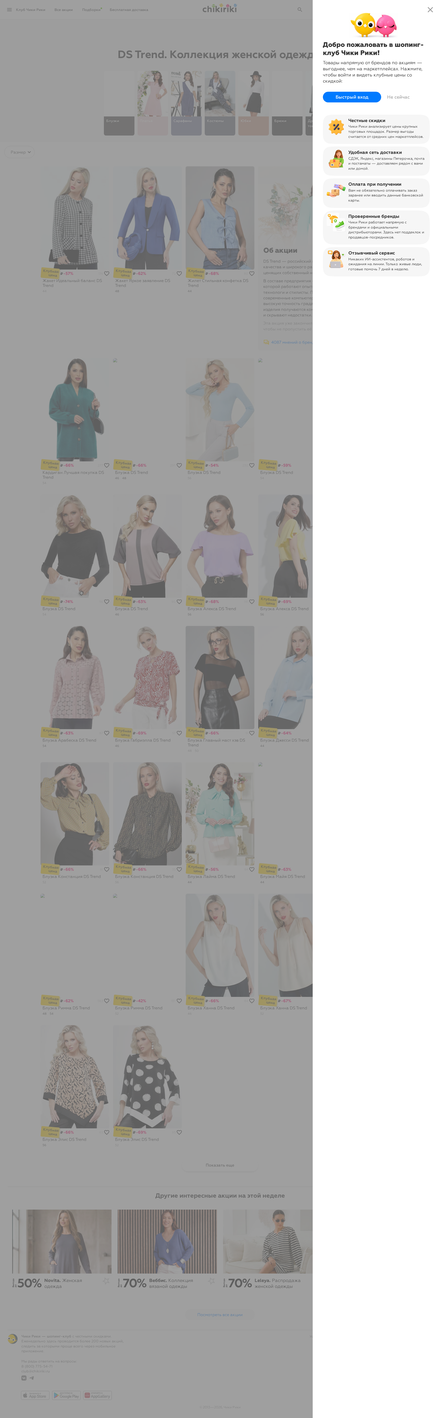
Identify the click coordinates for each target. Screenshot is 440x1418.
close (430, 9)
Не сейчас (398, 97)
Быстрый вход (352, 97)
